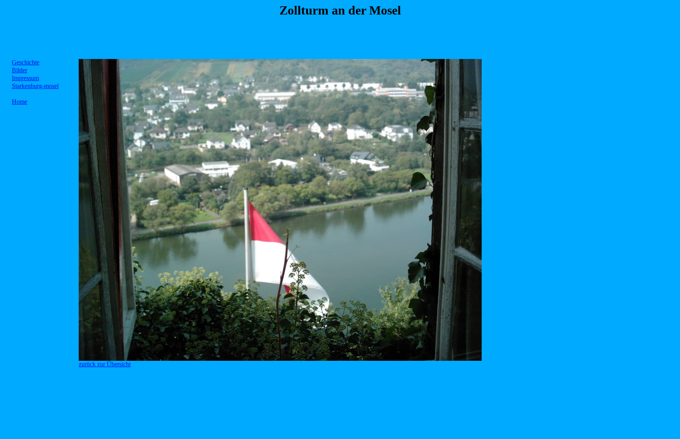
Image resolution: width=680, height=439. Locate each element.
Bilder (19, 70)
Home (19, 101)
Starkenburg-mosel (35, 86)
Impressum (25, 78)
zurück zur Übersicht (105, 364)
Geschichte (25, 62)
